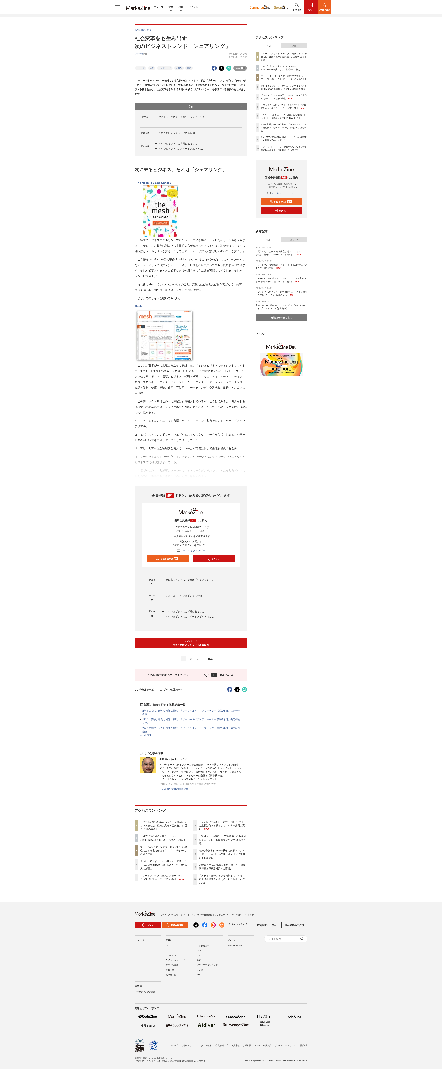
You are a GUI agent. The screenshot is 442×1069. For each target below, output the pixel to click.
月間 (294, 45)
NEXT (211, 658)
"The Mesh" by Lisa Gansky (153, 183)
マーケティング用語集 (145, 991)
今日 (269, 45)
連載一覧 (170, 969)
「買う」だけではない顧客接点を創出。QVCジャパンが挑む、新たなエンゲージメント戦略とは (280, 253)
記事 (171, 7)
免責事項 (235, 1045)
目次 (190, 106)
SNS (199, 974)
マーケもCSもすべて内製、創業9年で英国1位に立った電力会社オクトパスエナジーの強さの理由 (163, 850)
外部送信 (303, 1045)
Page (145, 132)
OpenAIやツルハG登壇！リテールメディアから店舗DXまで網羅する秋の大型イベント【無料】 (281, 280)
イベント (193, 7)
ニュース (158, 7)
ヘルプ (174, 1045)
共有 (152, 68)
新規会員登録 (169, 558)
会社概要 (247, 1045)
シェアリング (164, 68)
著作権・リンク (188, 1045)
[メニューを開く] (117, 7)
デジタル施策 (172, 964)
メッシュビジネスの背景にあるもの (177, 143)
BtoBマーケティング (175, 960)
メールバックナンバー (193, 550)
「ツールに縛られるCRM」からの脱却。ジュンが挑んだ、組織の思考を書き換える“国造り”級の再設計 (163, 825)
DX (167, 945)
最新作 (179, 68)
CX (167, 950)
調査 (199, 960)
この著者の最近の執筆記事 (173, 788)
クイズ (200, 955)
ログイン (215, 558)
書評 (189, 68)
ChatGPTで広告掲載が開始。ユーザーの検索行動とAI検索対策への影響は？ (222, 866)
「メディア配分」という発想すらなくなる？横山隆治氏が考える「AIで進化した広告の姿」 (222, 879)
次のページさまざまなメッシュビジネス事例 (191, 642)
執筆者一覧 (171, 974)
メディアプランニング (207, 964)
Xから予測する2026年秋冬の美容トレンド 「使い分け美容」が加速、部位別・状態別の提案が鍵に (223, 854)
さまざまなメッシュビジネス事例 (176, 132)
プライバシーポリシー (285, 1045)
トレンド (140, 68)
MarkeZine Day (235, 945)
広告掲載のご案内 (266, 925)
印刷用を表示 (146, 689)
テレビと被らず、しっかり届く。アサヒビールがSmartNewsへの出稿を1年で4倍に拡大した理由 (163, 864)
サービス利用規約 (263, 1045)
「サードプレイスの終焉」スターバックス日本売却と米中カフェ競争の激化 (163, 877)
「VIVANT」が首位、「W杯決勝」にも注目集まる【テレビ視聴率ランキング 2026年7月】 (222, 839)
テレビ (200, 969)
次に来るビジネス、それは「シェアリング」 (182, 117)
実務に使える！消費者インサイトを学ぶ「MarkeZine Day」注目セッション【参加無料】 (280, 307)
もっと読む (146, 735)
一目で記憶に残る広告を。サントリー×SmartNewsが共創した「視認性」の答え (163, 837)
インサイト (171, 955)
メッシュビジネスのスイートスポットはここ (182, 148)
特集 (181, 7)
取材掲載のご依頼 (294, 925)
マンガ (200, 950)
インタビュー (203, 945)
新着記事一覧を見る (281, 317)
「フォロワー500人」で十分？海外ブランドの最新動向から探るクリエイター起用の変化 (223, 825)
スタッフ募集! (205, 1045)
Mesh (138, 306)
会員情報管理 (221, 1045)
